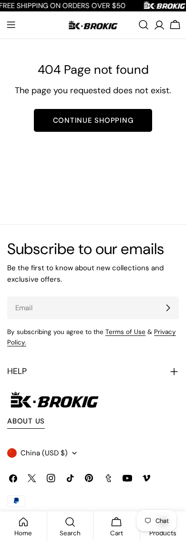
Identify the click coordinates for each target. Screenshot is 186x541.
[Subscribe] (168, 308)
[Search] (143, 24)
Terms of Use (125, 332)
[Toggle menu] (11, 24)
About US (26, 421)
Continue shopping (93, 120)
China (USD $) (44, 453)
